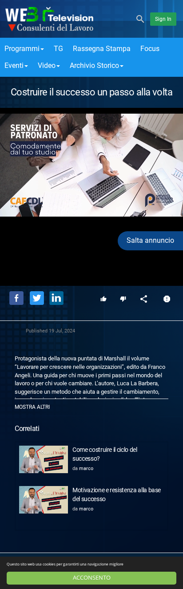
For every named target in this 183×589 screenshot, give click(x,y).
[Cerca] (140, 18)
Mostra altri (32, 407)
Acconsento (92, 577)
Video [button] (47, 65)
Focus (149, 48)
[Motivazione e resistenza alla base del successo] (43, 500)
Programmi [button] (22, 48)
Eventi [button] (14, 65)
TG (58, 48)
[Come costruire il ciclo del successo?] (43, 459)
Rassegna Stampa (102, 48)
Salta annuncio (150, 240)
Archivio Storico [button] (94, 65)
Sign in (163, 19)
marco (86, 468)
